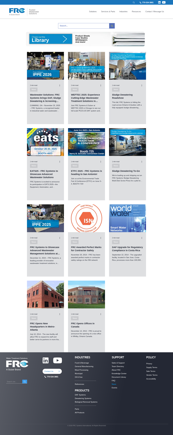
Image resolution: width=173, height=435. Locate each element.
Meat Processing (81, 370)
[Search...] (112, 25)
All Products (79, 413)
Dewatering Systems (83, 398)
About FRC (116, 370)
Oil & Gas (78, 377)
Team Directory (118, 366)
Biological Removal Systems (86, 402)
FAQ (113, 381)
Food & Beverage (82, 363)
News (34, 89)
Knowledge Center (119, 373)
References (79, 384)
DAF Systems (80, 395)
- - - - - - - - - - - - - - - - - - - (85, 381)
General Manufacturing (84, 366)
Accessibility (151, 379)
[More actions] (60, 85)
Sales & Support (118, 363)
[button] (93, 11)
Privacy (149, 364)
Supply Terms (151, 367)
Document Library (119, 377)
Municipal (78, 373)
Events (114, 388)
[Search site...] (24, 381)
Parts (77, 409)
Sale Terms (150, 371)
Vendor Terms (151, 375)
